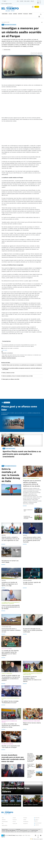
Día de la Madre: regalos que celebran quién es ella (31, 766)
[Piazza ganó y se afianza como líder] (22, 422)
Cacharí (21, 1)
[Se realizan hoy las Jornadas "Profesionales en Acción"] (11, 691)
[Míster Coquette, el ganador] (33, 800)
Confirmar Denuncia (11, 357)
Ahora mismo (5, 13)
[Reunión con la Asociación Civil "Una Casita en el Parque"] (11, 736)
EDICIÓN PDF (25, 823)
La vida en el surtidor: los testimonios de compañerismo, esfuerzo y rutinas (11, 725)
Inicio (3, 817)
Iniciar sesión (4, 350)
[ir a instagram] (38, 837)
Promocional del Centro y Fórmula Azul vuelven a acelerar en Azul (11, 630)
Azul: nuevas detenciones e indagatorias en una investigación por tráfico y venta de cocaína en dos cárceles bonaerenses (31, 757)
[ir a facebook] (35, 835)
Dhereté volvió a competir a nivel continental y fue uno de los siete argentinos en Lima (10, 538)
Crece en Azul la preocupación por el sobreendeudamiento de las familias (11, 607)
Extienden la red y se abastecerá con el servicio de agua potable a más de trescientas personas (31, 774)
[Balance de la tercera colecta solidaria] (33, 713)
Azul (18, 1)
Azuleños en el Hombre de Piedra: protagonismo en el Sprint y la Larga (9, 584)
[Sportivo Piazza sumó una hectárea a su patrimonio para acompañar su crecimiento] (22, 440)
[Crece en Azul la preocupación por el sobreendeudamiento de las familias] (11, 595)
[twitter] (40, 1)
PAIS (2, 823)
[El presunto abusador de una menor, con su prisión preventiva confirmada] (33, 619)
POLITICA (14, 821)
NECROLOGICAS (4, 825)
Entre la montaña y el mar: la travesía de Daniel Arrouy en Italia (18, 375)
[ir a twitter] (38, 835)
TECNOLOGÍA (15, 823)
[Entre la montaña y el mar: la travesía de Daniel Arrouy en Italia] (11, 489)
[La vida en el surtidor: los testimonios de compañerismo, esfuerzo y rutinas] (11, 713)
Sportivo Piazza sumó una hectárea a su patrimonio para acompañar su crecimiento (22, 365)
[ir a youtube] (41, 835)
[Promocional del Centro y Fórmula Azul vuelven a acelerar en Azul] (11, 619)
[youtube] (38, 3)
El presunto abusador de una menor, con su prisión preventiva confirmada (32, 630)
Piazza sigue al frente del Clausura (11, 804)
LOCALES (10, 13)
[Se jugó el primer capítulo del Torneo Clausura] (33, 573)
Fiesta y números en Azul (8, 372)
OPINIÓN (30, 13)
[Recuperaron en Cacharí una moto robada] (11, 551)
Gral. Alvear (26, 1)
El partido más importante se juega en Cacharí (28, 517)
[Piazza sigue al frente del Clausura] (11, 800)
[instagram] (40, 3)
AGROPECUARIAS (5, 821)
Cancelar (4, 357)
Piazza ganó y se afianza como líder (10, 379)
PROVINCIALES (25, 821)
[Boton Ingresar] (33, 7)
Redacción (37, 817)
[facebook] (38, 1)
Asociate (37, 6)
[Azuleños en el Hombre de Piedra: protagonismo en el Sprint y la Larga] (11, 573)
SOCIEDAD (15, 13)
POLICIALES (25, 13)
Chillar (32, 1)
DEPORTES (20, 13)
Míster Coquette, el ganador (31, 804)
